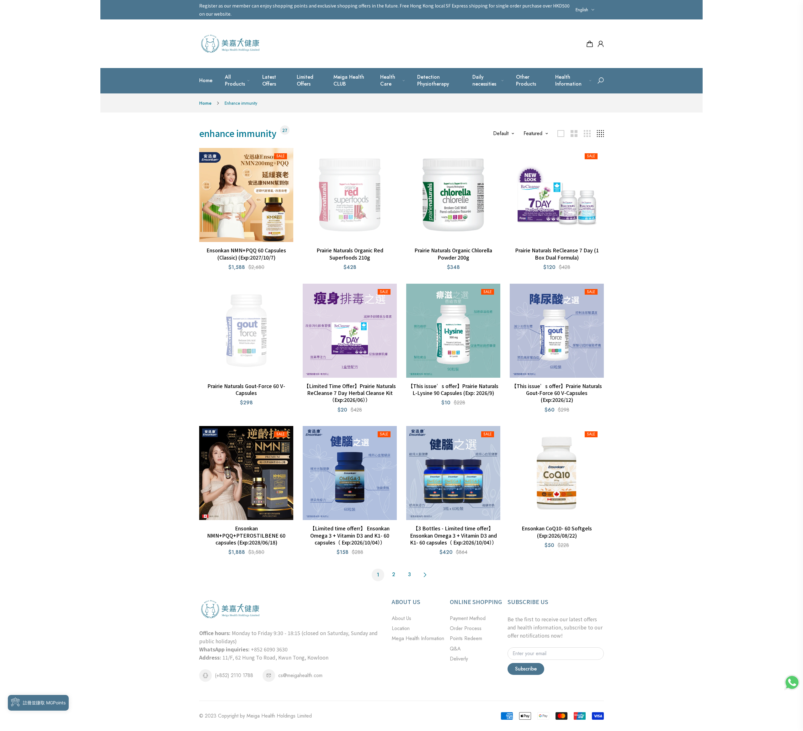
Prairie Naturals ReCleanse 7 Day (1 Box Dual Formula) (557, 253)
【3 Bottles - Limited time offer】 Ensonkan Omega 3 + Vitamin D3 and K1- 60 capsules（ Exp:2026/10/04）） (453, 535)
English (582, 10)
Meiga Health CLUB (348, 80)
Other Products (526, 80)
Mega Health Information (418, 638)
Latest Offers (269, 80)
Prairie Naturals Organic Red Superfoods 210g (349, 253)
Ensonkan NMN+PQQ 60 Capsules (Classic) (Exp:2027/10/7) (246, 253)
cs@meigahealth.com (300, 675)
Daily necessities (484, 80)
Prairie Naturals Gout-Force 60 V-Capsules (246, 389)
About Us (401, 618)
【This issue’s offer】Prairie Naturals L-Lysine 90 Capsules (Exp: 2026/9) (453, 389)
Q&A (455, 648)
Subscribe (526, 668)
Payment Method (468, 618)
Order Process (465, 628)
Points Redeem (466, 638)
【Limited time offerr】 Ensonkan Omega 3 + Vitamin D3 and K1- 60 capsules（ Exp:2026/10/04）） (350, 535)
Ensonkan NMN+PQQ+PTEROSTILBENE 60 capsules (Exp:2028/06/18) (246, 535)
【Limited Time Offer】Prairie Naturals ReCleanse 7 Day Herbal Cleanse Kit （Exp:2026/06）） (350, 393)
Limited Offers (305, 80)
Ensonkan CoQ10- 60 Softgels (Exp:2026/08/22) (557, 531)
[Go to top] (777, 706)
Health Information (568, 80)
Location (401, 628)
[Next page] (425, 575)
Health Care (387, 80)
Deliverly (459, 658)
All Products (235, 80)
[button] (601, 80)
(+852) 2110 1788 (234, 675)
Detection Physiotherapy (433, 80)
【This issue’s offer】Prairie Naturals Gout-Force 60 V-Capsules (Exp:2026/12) (557, 393)
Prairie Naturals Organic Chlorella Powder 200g (453, 253)
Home (205, 80)
